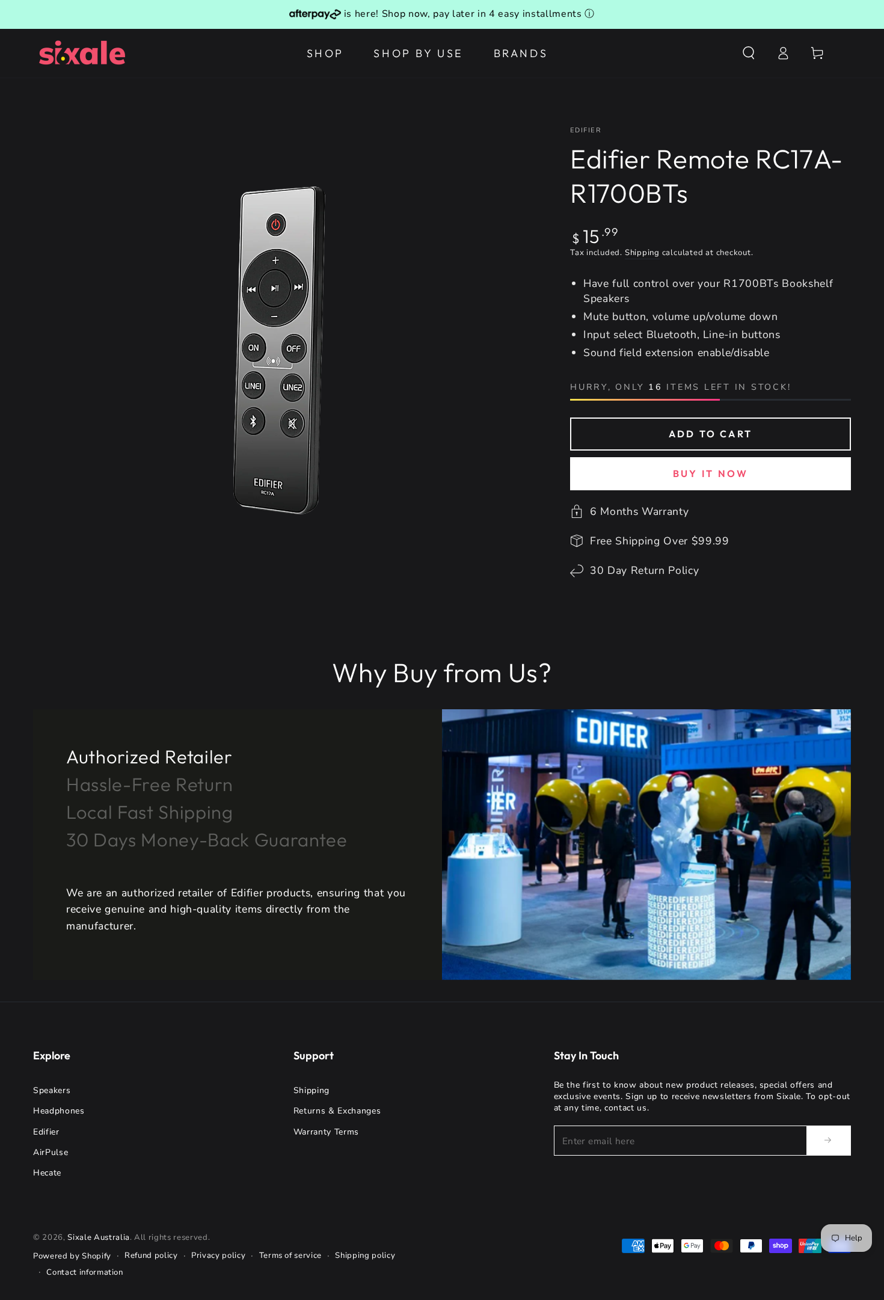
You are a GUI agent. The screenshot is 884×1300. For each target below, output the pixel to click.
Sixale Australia (98, 1237)
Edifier (585, 130)
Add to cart (710, 434)
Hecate (47, 1172)
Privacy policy (218, 1255)
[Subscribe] (828, 1140)
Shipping (642, 252)
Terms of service (290, 1255)
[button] (748, 53)
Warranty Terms (326, 1132)
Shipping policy (365, 1255)
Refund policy (151, 1255)
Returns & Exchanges (337, 1111)
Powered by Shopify (72, 1256)
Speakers (51, 1090)
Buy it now (711, 473)
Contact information (84, 1272)
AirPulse (50, 1152)
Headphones (59, 1111)
